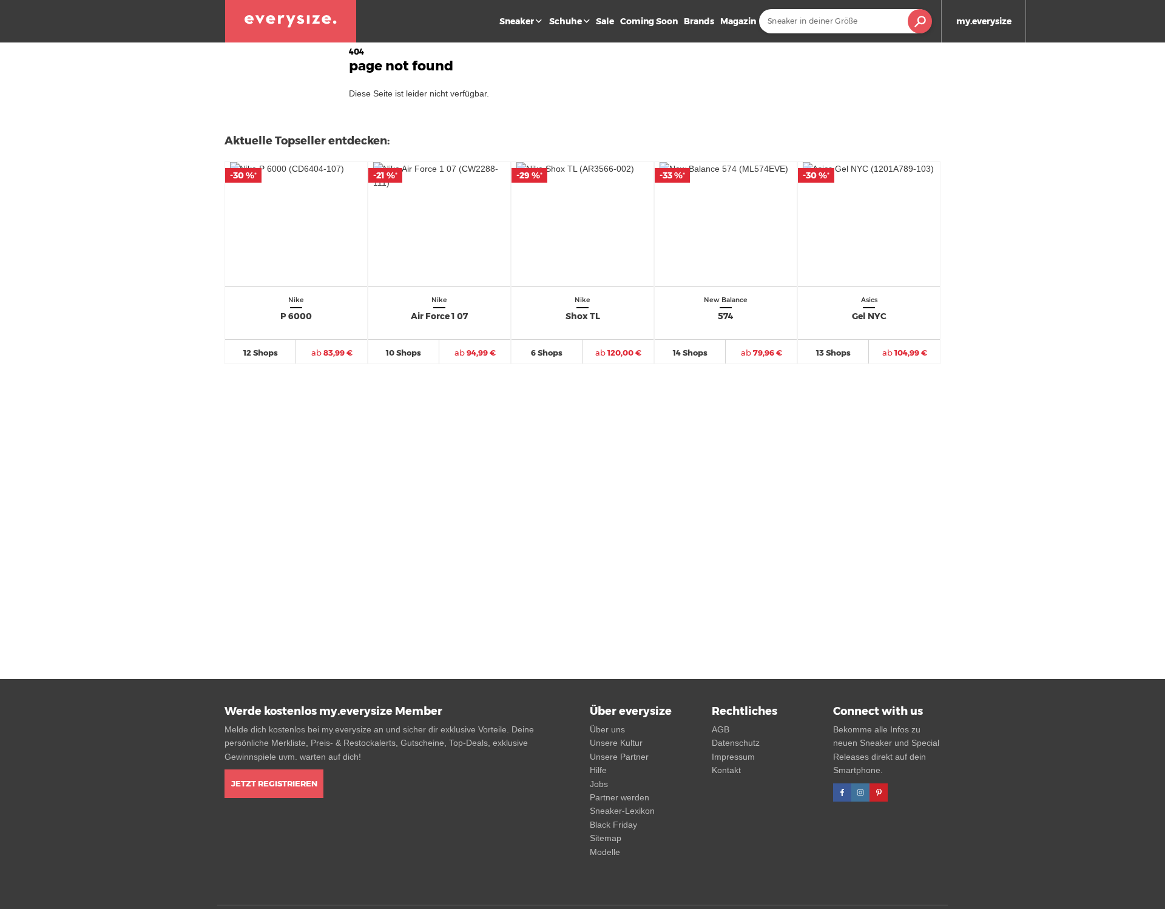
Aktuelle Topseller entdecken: (307, 140)
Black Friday (613, 825)
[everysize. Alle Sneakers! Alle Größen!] (290, 21)
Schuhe (565, 21)
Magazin (738, 21)
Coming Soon (649, 21)
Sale (605, 21)
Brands (699, 21)
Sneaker (516, 21)
